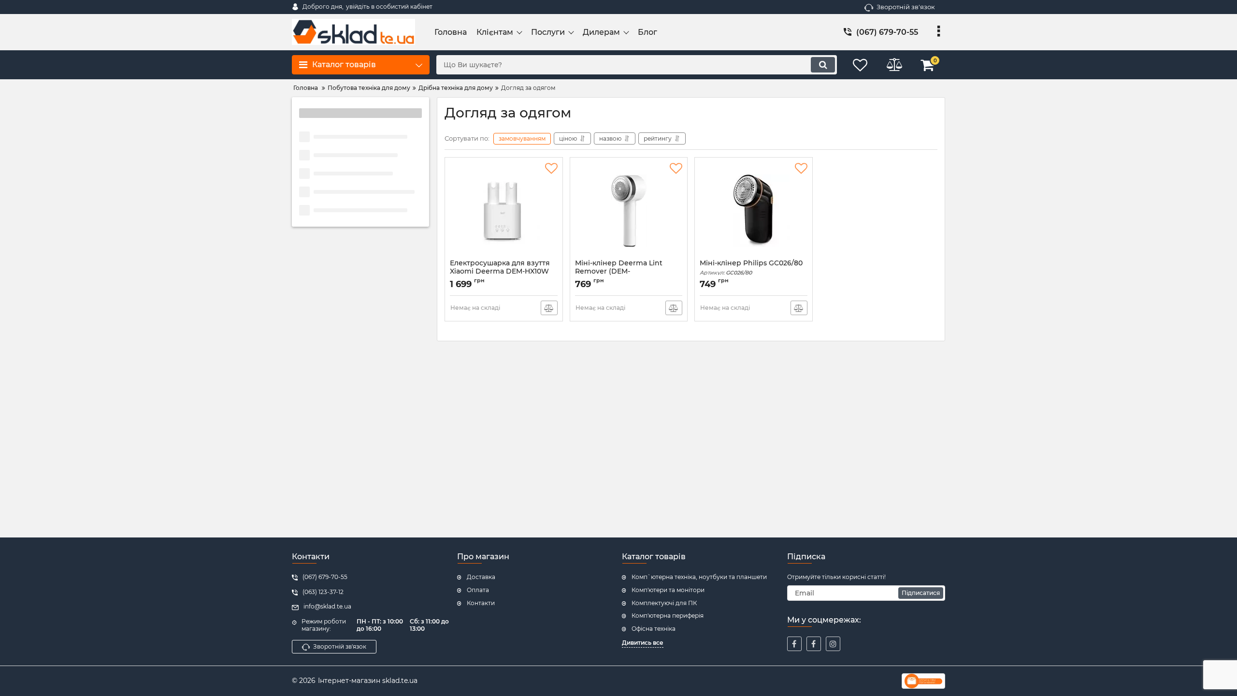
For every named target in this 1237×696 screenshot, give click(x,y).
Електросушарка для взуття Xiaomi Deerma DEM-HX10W (500, 271)
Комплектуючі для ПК (664, 603)
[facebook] (794, 644)
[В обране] (551, 168)
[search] (823, 64)
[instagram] (833, 644)
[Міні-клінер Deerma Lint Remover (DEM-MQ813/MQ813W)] (629, 210)
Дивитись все (642, 642)
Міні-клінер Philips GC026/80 (751, 267)
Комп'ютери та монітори (668, 590)
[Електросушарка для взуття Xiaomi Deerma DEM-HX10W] (504, 210)
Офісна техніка (654, 628)
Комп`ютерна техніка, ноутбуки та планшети (699, 576)
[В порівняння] (549, 308)
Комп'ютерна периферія (668, 615)
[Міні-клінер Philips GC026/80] (753, 210)
